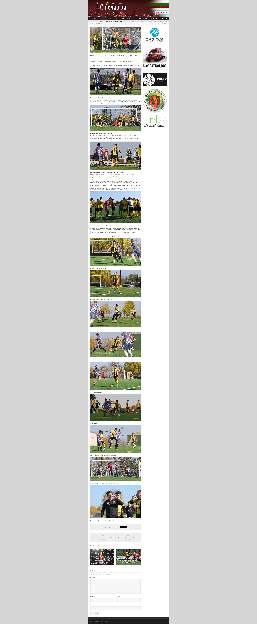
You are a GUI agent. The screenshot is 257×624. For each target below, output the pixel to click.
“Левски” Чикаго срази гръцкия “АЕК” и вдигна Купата (103, 538)
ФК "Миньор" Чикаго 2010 (129, 58)
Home (91, 23)
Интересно (120, 18)
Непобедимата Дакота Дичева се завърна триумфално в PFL (113, 21)
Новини (96, 18)
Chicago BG (94, 58)
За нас (110, 18)
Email (118, 596)
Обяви (139, 18)
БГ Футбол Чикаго (149, 18)
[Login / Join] (167, 18)
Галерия (130, 18)
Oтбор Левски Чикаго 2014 (152, 21)
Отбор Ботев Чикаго (162, 23)
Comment (93, 577)
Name (92, 596)
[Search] (163, 18)
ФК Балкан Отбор (163, 21)
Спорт (104, 18)
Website (92, 605)
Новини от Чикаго (99, 23)
